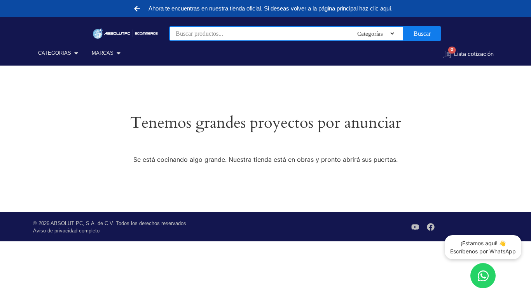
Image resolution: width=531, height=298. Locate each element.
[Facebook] (430, 227)
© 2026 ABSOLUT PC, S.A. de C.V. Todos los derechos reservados (109, 223)
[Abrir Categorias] (76, 53)
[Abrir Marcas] (118, 53)
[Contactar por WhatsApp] (483, 275)
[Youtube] (415, 227)
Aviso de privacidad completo (66, 231)
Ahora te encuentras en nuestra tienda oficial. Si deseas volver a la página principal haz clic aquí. (270, 8)
